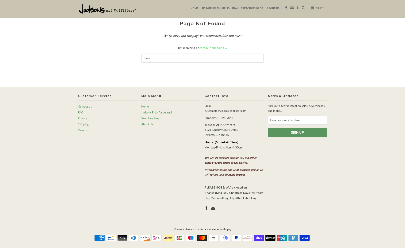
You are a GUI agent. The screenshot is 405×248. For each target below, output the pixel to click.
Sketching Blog (252, 8)
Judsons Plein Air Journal (219, 8)
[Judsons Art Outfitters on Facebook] (286, 8)
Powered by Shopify (220, 229)
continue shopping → (213, 48)
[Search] (303, 8)
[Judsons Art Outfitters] (107, 9)
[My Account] (297, 8)
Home (194, 8)
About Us (274, 8)
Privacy (82, 118)
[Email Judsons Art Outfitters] (292, 8)
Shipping (83, 124)
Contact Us (85, 106)
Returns (83, 130)
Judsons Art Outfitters (195, 229)
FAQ (81, 112)
